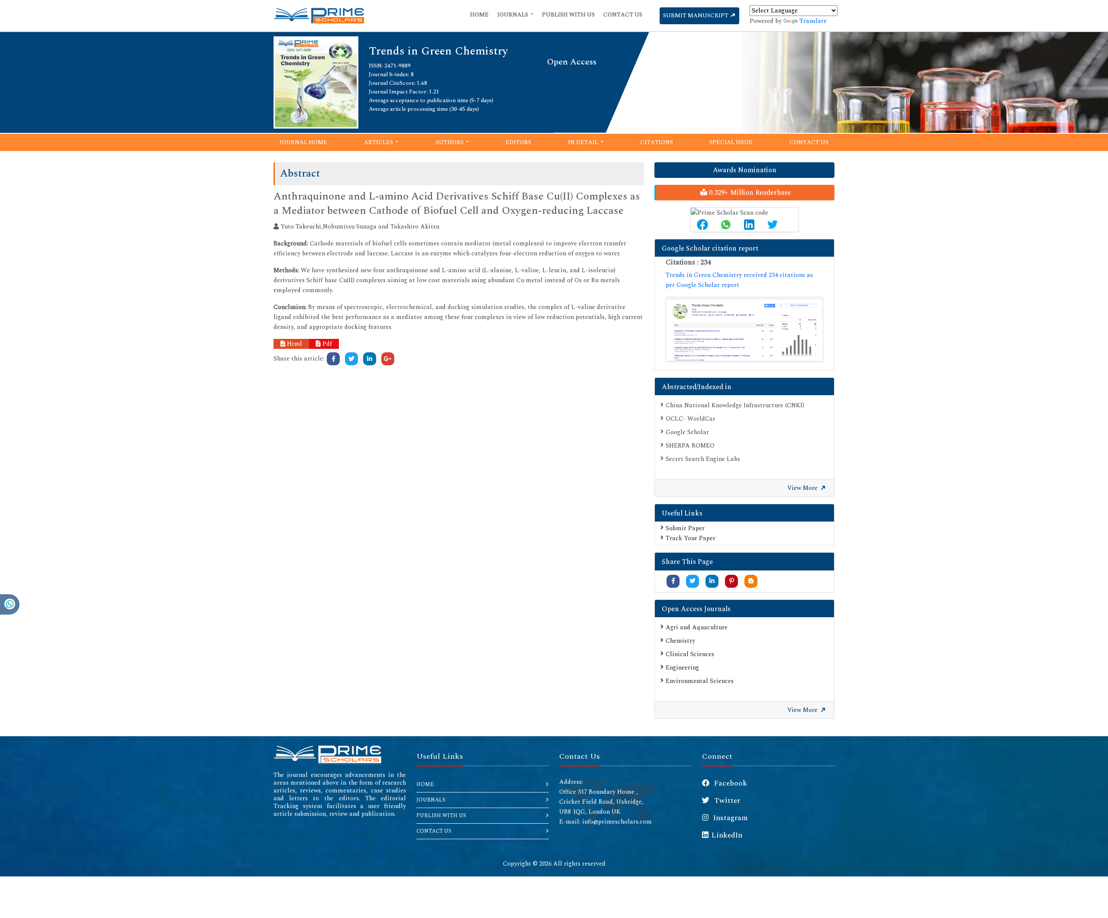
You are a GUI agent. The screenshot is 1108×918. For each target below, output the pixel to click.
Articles (379, 142)
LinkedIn (727, 835)
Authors (450, 142)
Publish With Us (568, 14)
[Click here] (333, 358)
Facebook (729, 783)
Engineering (682, 667)
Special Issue (731, 142)
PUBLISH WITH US (441, 816)
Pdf (326, 343)
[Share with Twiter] (692, 581)
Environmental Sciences (700, 681)
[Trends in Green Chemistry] (316, 81)
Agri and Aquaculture (697, 627)
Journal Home (303, 142)
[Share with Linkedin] (711, 581)
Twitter (726, 800)
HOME (425, 784)
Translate (813, 21)
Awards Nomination (744, 170)
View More (803, 488)
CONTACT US (433, 831)
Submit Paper (685, 528)
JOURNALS (430, 800)
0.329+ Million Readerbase (749, 192)
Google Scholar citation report (710, 248)
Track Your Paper (690, 538)
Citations (656, 142)
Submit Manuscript (696, 15)
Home (479, 14)
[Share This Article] (702, 225)
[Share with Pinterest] (731, 581)
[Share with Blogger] (750, 581)
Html (293, 343)
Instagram (730, 818)
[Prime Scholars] (319, 15)
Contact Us (622, 14)
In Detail (583, 142)
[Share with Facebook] (673, 581)
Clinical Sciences (690, 654)
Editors (518, 142)
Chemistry (680, 640)
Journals (513, 14)
